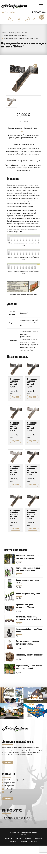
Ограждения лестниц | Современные (15, 36)
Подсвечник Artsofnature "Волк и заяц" (29, 630)
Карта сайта (23, 834)
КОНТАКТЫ (34, 841)
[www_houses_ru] (12, 695)
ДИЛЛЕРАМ (13, 841)
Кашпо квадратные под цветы (28, 593)
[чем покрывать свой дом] (35, 695)
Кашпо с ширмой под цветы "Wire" (27, 581)
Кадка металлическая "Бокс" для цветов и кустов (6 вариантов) (28, 556)
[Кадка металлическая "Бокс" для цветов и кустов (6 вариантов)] (9, 559)
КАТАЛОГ (19, 839)
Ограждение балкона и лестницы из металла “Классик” (15, 382)
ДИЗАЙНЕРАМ (23, 841)
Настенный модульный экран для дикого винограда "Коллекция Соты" (28, 569)
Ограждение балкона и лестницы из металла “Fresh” (32, 514)
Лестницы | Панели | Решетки (18, 33)
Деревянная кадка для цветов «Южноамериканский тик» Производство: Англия (29, 666)
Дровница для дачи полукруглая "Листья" (25, 605)
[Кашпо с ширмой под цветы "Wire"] (9, 584)
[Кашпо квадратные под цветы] (9, 596)
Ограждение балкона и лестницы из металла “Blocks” (32, 426)
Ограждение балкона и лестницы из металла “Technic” (32, 382)
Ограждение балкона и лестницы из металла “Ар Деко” (32, 470)
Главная (3, 33)
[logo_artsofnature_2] (15, 728)
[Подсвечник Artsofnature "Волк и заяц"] (9, 632)
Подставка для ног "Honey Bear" (29, 654)
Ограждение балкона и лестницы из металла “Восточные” (15, 514)
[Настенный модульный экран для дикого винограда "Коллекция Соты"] (9, 571)
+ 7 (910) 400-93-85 (38, 12)
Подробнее (15, 397)
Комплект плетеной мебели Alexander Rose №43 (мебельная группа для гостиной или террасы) (29, 618)
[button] (35, 64)
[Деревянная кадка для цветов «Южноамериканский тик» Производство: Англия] (9, 669)
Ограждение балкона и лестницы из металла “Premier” (15, 426)
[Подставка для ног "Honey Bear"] (9, 657)
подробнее (23, 131)
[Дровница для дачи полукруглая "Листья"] (9, 608)
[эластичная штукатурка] (12, 711)
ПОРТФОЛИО (38, 839)
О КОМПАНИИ (8, 839)
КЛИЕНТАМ (28, 839)
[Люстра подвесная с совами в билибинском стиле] (9, 645)
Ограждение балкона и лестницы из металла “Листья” (15, 470)
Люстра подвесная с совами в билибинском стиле (28, 642)
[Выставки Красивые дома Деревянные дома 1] (35, 711)
